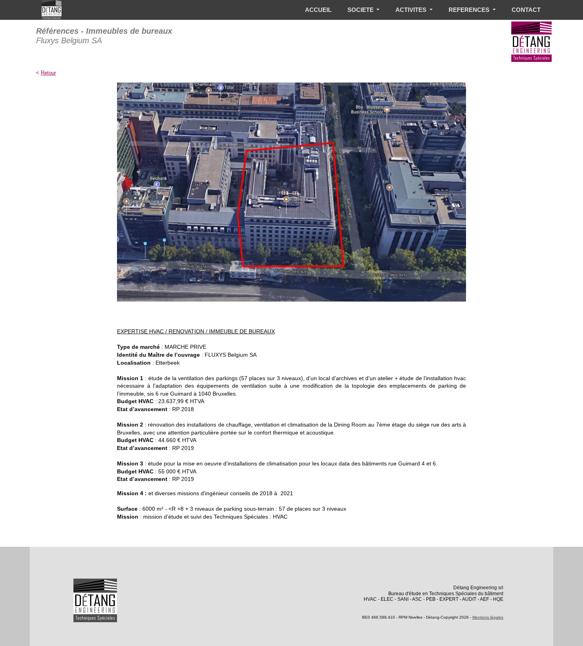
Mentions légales (487, 617)
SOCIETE (361, 9)
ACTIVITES (411, 9)
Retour (48, 73)
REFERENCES (470, 9)
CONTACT (526, 9)
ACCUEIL (318, 9)
